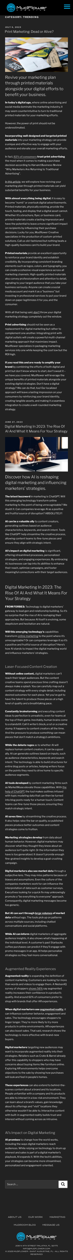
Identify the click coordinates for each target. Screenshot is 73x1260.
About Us (14, 1217)
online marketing (28, 636)
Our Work (35, 1217)
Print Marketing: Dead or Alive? (29, 32)
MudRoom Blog (25, 1224)
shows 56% (36, 988)
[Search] (63, 1184)
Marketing (57, 1217)
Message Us (50, 1224)
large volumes (43, 913)
